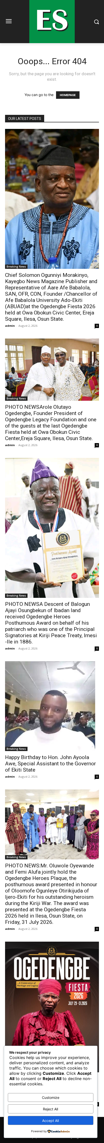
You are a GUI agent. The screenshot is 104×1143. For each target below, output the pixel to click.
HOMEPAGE (68, 95)
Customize (50, 1097)
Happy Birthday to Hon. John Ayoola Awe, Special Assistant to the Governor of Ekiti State (50, 763)
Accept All (50, 1120)
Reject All (50, 1109)
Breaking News (16, 266)
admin (10, 326)
